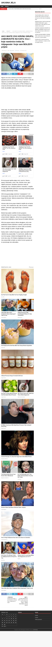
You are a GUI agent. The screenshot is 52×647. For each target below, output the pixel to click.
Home (2, 6)
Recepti (6, 6)
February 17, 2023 (6, 50)
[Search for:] (44, 8)
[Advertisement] (17, 21)
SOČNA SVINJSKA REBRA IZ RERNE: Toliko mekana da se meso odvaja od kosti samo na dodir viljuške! (42, 36)
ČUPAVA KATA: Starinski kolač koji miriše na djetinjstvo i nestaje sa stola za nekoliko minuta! (42, 41)
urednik (12, 50)
